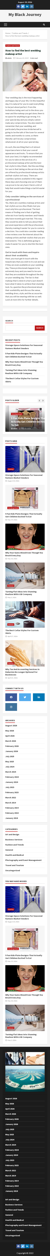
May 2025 (9, 761)
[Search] (44, 24)
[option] (25, 418)
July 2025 (9, 756)
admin (9, 58)
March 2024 (10, 771)
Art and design (12, 834)
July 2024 (9, 766)
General (10, 469)
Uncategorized (13, 414)
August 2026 (11, 725)
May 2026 (9, 730)
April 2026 (9, 735)
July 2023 (9, 787)
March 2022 (10, 797)
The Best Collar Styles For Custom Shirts (25, 614)
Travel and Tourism (14, 865)
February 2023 (12, 792)
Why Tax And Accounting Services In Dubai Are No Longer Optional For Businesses (25, 653)
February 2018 (12, 813)
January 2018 (11, 818)
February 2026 (12, 746)
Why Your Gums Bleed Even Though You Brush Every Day (25, 537)
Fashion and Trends (12, 45)
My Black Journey (25, 14)
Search (9, 320)
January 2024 (11, 782)
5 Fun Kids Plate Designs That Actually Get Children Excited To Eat (25, 421)
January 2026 (11, 751)
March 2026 (10, 741)
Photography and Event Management (23, 860)
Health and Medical (14, 855)
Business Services (14, 839)
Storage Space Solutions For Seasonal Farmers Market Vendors (25, 459)
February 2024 (12, 777)
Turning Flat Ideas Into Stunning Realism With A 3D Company (25, 576)
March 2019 (10, 802)
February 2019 (12, 807)
